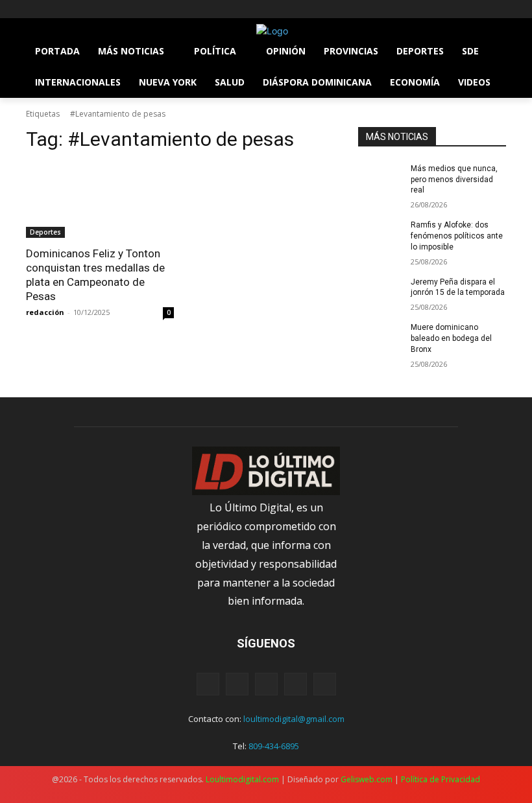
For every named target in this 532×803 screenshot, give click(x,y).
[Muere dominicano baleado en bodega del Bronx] (380, 337)
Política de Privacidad (440, 779)
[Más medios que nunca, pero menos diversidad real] (380, 178)
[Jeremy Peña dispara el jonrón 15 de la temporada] (380, 292)
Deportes (45, 232)
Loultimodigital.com (242, 779)
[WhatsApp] (295, 684)
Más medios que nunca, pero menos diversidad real (454, 179)
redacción (45, 312)
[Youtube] (105, 9)
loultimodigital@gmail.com (294, 719)
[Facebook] (33, 9)
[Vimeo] (87, 9)
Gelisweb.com (367, 779)
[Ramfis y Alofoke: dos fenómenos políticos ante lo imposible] (380, 235)
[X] (69, 9)
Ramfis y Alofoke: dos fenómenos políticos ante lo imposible (457, 235)
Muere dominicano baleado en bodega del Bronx (451, 338)
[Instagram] (51, 9)
